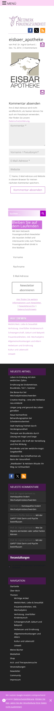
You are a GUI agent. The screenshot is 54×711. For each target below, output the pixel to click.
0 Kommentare (30, 48)
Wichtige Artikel (21, 598)
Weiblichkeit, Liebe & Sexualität (22, 324)
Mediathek (15, 654)
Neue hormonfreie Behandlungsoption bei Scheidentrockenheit (21, 418)
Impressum (15, 679)
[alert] (27, 566)
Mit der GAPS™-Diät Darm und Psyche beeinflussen (26, 518)
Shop (12, 658)
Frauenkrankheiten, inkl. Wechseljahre (26, 337)
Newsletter (15, 671)
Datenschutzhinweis (27, 309)
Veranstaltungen (17, 666)
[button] (30, 30)
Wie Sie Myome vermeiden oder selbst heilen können (27, 531)
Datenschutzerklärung (19, 121)
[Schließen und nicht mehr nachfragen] (50, 701)
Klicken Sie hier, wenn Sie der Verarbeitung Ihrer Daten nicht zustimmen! (26, 703)
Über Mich (15, 590)
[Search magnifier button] (43, 213)
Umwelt (11, 354)
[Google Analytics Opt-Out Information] (4, 701)
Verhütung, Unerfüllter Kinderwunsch (25, 328)
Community (15, 675)
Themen (14, 595)
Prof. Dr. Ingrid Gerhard (24, 44)
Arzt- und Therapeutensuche (23, 662)
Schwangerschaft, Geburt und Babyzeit (26, 332)
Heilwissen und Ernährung (20, 345)
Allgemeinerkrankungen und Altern (24, 341)
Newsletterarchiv (27, 306)
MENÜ (11, 3)
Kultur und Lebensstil (18, 349)
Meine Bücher (16, 649)
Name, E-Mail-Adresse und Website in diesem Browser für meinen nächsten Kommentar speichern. (27, 179)
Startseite (14, 586)
